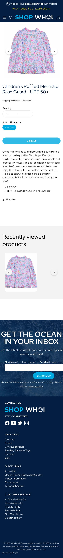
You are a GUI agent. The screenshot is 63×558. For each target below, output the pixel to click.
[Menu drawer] (4, 17)
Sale (7, 457)
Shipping (6, 100)
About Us (10, 471)
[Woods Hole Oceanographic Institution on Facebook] (7, 422)
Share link (11, 199)
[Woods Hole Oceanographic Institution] (31, 17)
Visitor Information (15, 478)
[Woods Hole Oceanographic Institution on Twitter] (20, 422)
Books (8, 443)
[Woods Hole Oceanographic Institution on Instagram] (26, 422)
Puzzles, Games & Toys (17, 450)
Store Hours (11, 482)
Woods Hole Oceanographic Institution (26, 543)
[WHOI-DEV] (25, 409)
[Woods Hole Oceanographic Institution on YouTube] (13, 422)
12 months (9, 127)
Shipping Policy (13, 517)
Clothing (9, 439)
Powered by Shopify (10, 553)
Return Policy (12, 510)
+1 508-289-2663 (15, 499)
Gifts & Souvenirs (14, 446)
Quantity (7, 108)
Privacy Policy (12, 506)
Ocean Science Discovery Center (23, 475)
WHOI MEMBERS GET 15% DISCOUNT (31, 8)
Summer (10, 454)
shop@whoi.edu (13, 503)
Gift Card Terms (14, 514)
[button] (10, 17)
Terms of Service (14, 486)
